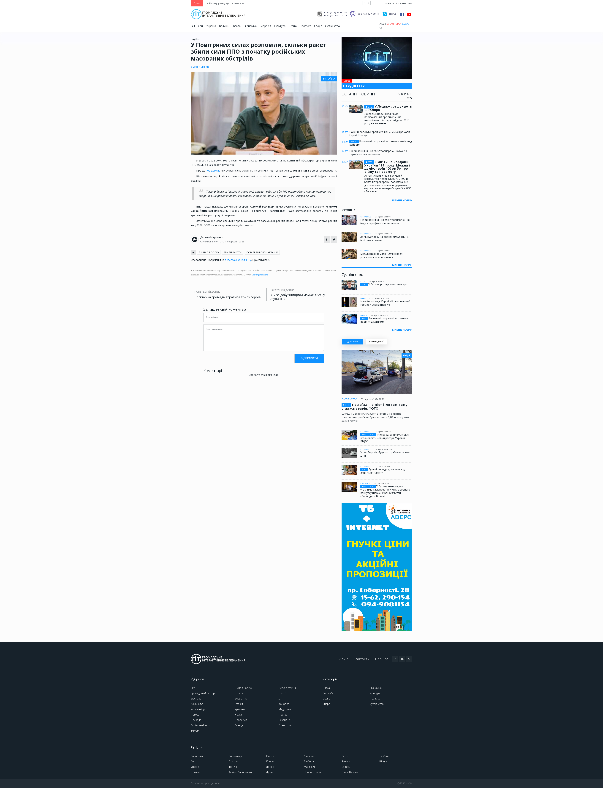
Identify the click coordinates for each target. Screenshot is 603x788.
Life (193, 688)
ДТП (281, 698)
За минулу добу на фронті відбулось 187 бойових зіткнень (385, 238)
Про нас (381, 658)
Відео (405, 23)
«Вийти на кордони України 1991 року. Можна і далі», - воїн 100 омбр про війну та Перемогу (387, 166)
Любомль (309, 761)
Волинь (224, 26)
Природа (196, 720)
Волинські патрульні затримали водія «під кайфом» (380, 143)
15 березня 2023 (234, 241)
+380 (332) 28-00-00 (335, 12)
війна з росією (209, 252)
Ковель (270, 761)
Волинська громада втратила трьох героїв (227, 297)
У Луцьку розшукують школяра (225, 3)
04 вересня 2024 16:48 (383, 449)
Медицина (285, 709)
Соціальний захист (201, 725)
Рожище (364, 298)
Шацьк (383, 761)
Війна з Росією (243, 688)
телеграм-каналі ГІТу (238, 260)
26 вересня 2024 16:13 (383, 250)
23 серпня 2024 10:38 (380, 483)
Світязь (346, 767)
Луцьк (362, 281)
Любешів (309, 756)
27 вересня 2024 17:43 (377, 281)
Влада (237, 26)
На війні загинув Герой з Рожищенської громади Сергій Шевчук (379, 133)
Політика (305, 26)
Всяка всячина (287, 688)
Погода (195, 714)
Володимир (235, 756)
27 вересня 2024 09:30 (383, 233)
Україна (211, 26)
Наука (238, 714)
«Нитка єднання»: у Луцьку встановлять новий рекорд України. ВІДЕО (384, 438)
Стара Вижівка (350, 772)
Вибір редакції (376, 341)
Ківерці (270, 756)
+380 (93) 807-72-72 (335, 15)
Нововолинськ (312, 772)
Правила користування (205, 783)
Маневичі (309, 767)
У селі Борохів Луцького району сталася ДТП (385, 454)
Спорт (318, 26)
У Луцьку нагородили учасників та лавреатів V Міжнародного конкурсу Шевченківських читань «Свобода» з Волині (385, 491)
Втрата (239, 693)
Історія (239, 704)
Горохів (233, 761)
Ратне (345, 756)
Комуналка (197, 704)
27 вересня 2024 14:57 (383, 216)
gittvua (392, 13)
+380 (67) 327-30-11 (367, 13)
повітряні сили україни (262, 252)
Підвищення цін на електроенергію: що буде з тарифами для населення (378, 152)
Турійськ (384, 756)
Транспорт (285, 725)
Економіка (250, 26)
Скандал (239, 725)
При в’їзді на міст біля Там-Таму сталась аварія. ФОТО (374, 406)
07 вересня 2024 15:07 (383, 431)
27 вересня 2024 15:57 (380, 298)
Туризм (195, 730)
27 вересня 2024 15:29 (379, 315)
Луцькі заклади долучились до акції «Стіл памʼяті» (383, 471)
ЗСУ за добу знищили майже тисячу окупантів (297, 297)
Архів (383, 23)
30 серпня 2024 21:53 (383, 466)
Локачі (270, 767)
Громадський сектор (203, 693)
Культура (279, 26)
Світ (200, 26)
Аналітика (394, 23)
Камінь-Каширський (240, 772)
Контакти (362, 658)
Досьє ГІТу (241, 698)
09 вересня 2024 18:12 (372, 399)
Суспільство (332, 26)
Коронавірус (198, 709)
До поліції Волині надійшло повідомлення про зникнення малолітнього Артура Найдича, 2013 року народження (386, 118)
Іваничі (232, 767)
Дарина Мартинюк (212, 237)
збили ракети (233, 252)
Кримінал (240, 709)
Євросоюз (197, 756)
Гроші (282, 693)
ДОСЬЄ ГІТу (352, 341)
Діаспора (196, 698)
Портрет (283, 714)
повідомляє (213, 170)
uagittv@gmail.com (260, 274)
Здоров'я (265, 26)
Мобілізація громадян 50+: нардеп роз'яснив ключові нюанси (381, 255)
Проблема (241, 720)
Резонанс (284, 720)
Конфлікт (284, 704)
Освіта (293, 26)
